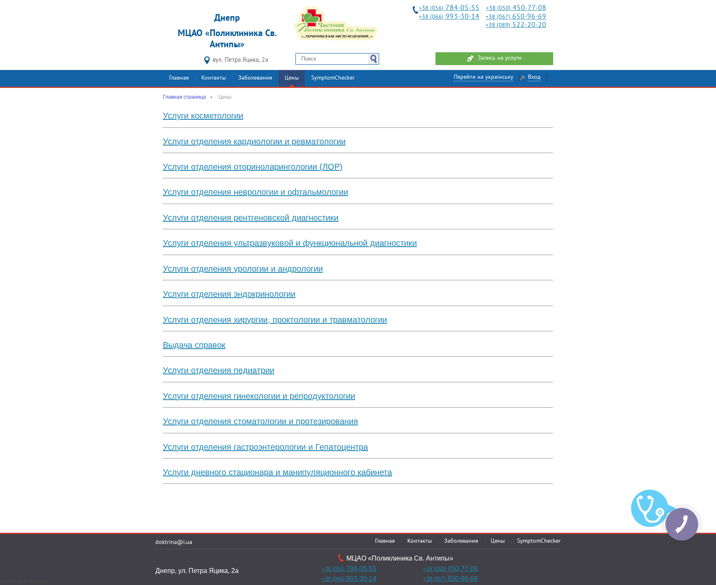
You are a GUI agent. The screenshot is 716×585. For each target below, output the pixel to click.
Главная (179, 78)
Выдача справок (194, 345)
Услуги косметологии (203, 115)
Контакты (213, 78)
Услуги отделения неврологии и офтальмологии (255, 192)
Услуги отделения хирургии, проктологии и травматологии (275, 319)
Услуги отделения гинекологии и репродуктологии (259, 396)
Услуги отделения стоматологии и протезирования (260, 421)
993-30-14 (449, 17)
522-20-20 (516, 25)
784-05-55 (449, 8)
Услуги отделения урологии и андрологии (243, 268)
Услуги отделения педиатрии (218, 370)
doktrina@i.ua (173, 542)
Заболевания (255, 78)
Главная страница (184, 97)
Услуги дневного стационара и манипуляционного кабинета (277, 472)
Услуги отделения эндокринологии (229, 294)
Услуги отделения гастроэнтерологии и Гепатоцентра (265, 446)
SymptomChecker (333, 78)
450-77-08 (516, 8)
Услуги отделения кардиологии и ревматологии (254, 141)
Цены (292, 78)
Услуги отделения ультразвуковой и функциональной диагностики (290, 243)
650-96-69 (516, 17)
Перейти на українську (483, 77)
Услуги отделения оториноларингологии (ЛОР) (253, 166)
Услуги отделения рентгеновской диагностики (251, 217)
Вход (534, 77)
